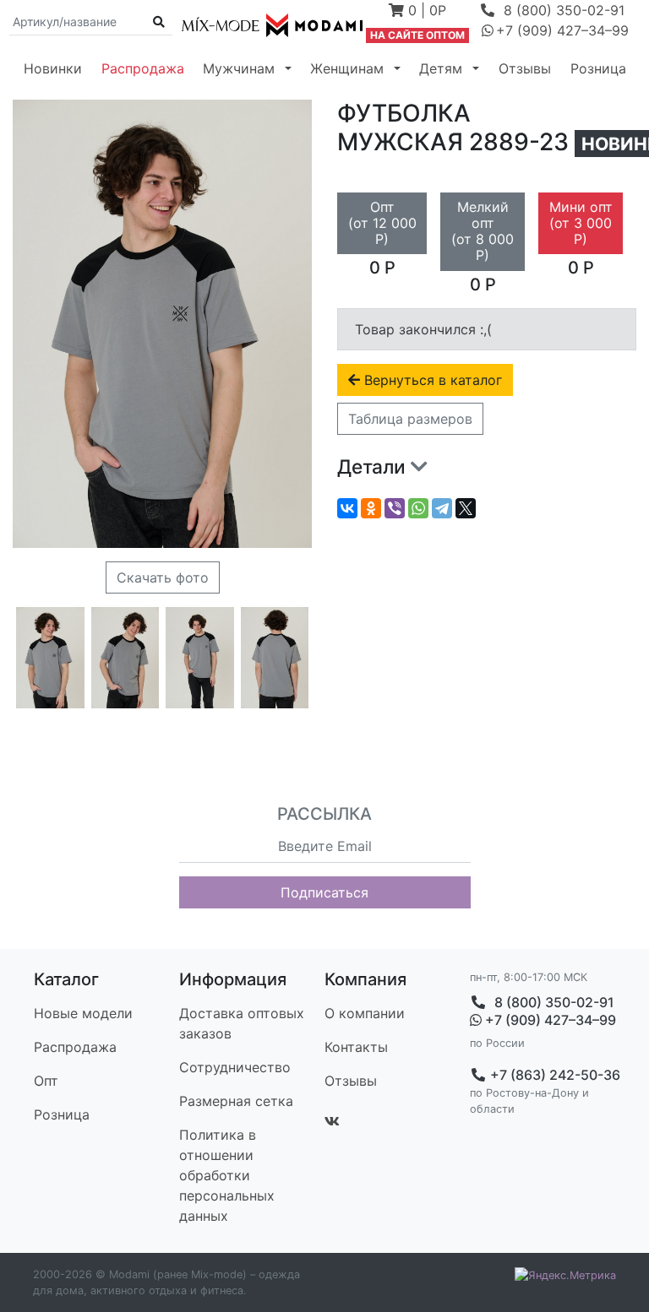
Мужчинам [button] (239, 68)
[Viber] (394, 508)
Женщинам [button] (347, 68)
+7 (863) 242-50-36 (553, 1074)
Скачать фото (163, 577)
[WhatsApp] (418, 508)
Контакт (356, 1046)
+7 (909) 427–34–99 (548, 1020)
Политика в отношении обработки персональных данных (227, 1175)
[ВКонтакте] (347, 508)
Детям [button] (440, 68)
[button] (417, 12)
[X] (465, 508)
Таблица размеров (410, 418)
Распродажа (142, 68)
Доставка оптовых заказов (241, 1023)
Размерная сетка (236, 1100)
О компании (364, 1013)
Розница (598, 68)
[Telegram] (442, 508)
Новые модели (83, 1013)
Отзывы (525, 68)
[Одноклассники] (371, 508)
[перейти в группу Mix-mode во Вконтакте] (332, 1121)
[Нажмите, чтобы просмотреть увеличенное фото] (50, 658)
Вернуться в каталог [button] (431, 379)
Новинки (53, 68)
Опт (46, 1080)
